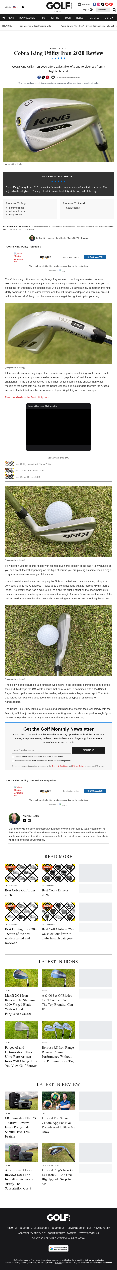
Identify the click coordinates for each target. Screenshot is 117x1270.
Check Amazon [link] (94, 257)
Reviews (53, 48)
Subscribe (102, 10)
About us (12, 1228)
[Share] (39, 77)
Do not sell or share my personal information (58, 1238)
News (11, 18)
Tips (42, 18)
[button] (58, 256)
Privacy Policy (78, 766)
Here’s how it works (90, 83)
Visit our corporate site (94, 1260)
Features (94, 18)
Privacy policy (102, 1228)
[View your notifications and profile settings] (23, 7)
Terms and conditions (79, 1228)
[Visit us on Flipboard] (111, 4)
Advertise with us (89, 1233)
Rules (79, 18)
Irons (64, 48)
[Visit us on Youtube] (107, 4)
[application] (58, 427)
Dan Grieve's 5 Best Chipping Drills (35, 26)
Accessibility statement (32, 1233)
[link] (19, 257)
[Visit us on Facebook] (94, 4)
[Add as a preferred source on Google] (58, 1248)
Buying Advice (27, 18)
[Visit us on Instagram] (98, 4)
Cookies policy (56, 1233)
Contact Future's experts (34, 1228)
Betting (55, 18)
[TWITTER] (25, 820)
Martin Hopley (46, 238)
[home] (3, 18)
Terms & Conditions (60, 766)
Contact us (58, 1228)
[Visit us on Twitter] (102, 4)
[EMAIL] (30, 820)
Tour (68, 18)
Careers (71, 1233)
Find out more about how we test (21, 229)
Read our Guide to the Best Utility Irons (27, 397)
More (108, 18)
